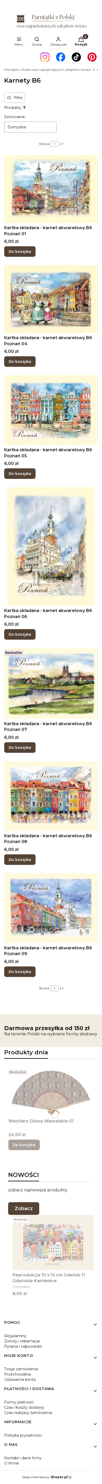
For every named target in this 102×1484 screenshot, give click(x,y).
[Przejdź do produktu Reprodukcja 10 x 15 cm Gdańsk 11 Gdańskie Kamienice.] (53, 1242)
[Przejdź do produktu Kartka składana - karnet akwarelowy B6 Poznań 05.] (51, 410)
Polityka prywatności (23, 1435)
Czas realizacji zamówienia (28, 1412)
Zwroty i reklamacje (22, 1341)
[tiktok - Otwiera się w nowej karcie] (76, 57)
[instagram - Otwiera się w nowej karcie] (45, 57)
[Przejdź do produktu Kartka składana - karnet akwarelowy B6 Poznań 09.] (51, 908)
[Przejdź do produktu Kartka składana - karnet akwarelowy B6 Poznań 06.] (51, 546)
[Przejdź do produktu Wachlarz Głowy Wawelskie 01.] (51, 1091)
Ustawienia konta (20, 1379)
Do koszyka (20, 251)
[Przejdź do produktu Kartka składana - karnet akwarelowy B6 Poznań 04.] (51, 299)
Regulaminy (15, 1335)
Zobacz (24, 1208)
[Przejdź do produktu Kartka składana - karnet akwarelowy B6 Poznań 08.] (51, 796)
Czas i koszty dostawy (24, 1407)
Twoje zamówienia (21, 1369)
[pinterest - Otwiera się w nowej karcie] (92, 57)
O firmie (11, 1463)
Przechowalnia (17, 1374)
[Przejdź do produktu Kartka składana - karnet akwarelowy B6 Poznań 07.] (51, 683)
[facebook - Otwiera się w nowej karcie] (60, 57)
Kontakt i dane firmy (23, 1458)
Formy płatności (19, 1402)
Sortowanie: (15, 116)
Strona (44, 144)
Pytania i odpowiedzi (23, 1346)
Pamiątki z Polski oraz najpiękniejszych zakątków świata (47, 70)
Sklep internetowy (45, 1477)
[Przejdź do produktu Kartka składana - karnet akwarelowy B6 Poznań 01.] (51, 189)
